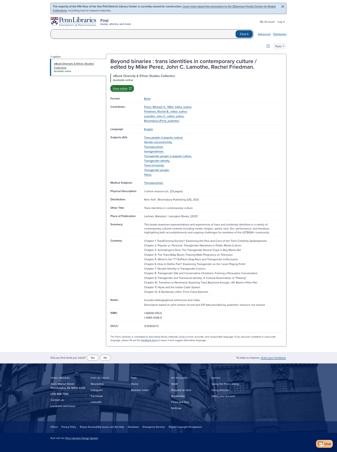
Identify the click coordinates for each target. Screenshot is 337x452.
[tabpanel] (196, 83)
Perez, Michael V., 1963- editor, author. (168, 107)
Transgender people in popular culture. (168, 156)
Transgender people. (157, 170)
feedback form (149, 340)
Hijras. (148, 174)
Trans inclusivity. (154, 165)
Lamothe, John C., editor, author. (164, 116)
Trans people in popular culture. (163, 137)
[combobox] (143, 34)
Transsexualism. (154, 147)
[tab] (78, 67)
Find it (244, 34)
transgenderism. (154, 151)
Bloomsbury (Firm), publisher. (162, 121)
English (148, 129)
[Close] (282, 6)
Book (147, 99)
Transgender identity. (157, 161)
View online (120, 88)
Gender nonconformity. (158, 142)
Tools (278, 46)
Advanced (264, 34)
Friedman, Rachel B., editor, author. (165, 111)
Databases (279, 34)
